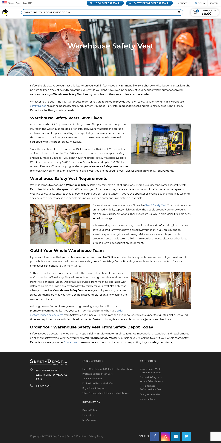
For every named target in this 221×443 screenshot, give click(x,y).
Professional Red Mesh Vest (97, 373)
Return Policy (89, 410)
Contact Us (184, 3)
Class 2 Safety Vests (150, 369)
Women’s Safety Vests (151, 381)
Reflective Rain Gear (151, 389)
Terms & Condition (77, 436)
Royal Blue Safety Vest (94, 388)
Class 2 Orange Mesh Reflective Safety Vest (105, 393)
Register (214, 3)
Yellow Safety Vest (92, 378)
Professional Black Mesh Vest (98, 383)
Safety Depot (38, 105)
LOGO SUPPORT (107, 3)
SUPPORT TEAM (151, 3)
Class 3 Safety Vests (150, 372)
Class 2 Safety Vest (155, 205)
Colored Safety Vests (151, 377)
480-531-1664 (43, 386)
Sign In (201, 3)
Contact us (70, 342)
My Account (89, 420)
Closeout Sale (147, 399)
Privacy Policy (96, 436)
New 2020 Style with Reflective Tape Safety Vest (108, 369)
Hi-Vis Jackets (147, 385)
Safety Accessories (150, 394)
